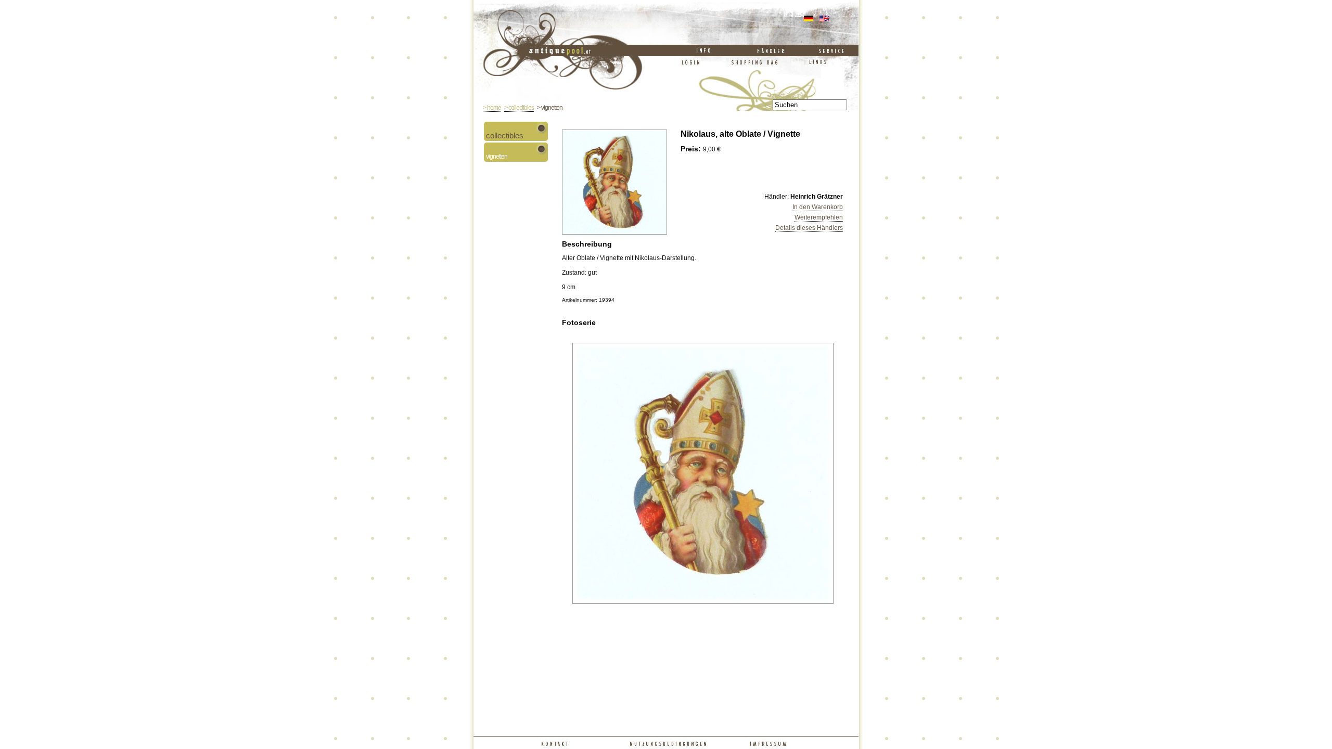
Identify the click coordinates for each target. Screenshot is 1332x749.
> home (492, 107)
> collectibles (519, 107)
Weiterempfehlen (819, 217)
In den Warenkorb (817, 207)
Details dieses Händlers (809, 227)
